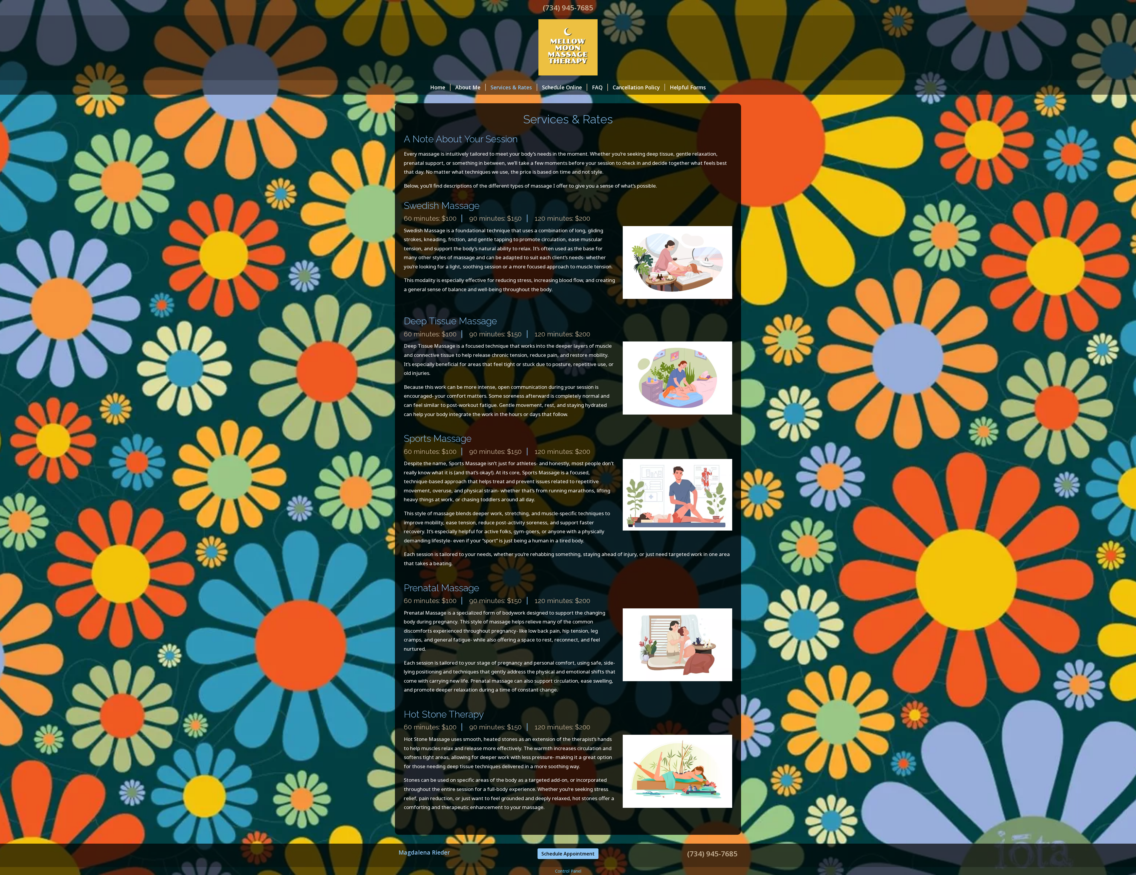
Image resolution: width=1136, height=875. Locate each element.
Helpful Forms (688, 87)
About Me (467, 87)
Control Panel (568, 871)
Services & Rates (511, 87)
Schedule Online (562, 87)
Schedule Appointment (568, 853)
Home (437, 87)
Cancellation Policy (636, 87)
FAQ (597, 87)
